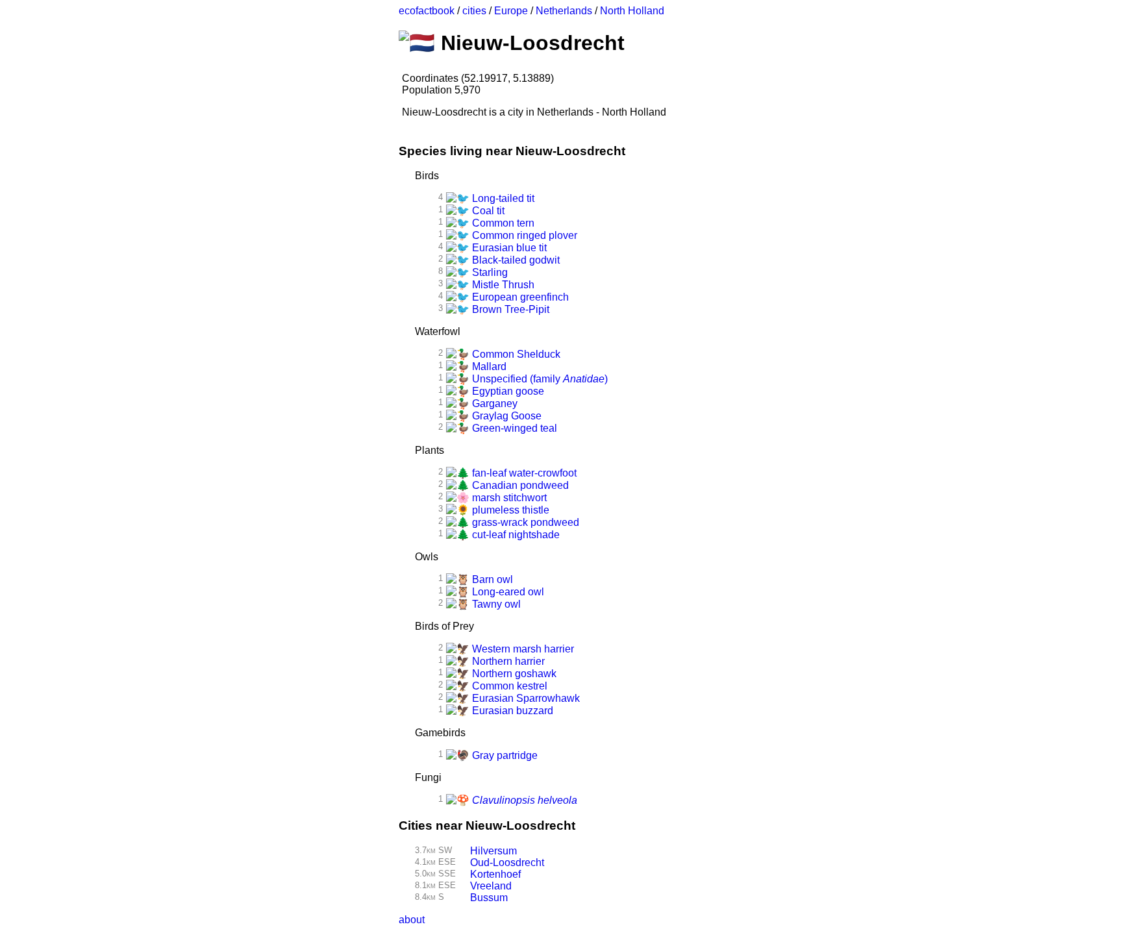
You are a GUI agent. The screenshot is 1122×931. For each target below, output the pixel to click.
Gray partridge (503, 755)
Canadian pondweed (519, 485)
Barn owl (491, 579)
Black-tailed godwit (514, 260)
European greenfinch (519, 297)
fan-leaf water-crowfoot (523, 472)
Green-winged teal (513, 428)
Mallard (487, 366)
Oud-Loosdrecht (507, 862)
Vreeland (491, 885)
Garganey (493, 403)
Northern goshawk (512, 673)
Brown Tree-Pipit (509, 309)
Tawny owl (495, 604)
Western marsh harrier (521, 648)
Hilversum (493, 850)
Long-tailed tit (501, 198)
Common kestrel (508, 685)
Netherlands (564, 10)
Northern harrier (507, 661)
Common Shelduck (514, 354)
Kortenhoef (495, 874)
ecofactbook (427, 10)
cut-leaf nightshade (514, 534)
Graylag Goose (505, 415)
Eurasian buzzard (511, 710)
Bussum (489, 897)
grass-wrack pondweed (524, 522)
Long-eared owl (506, 591)
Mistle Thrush (501, 284)
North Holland (632, 10)
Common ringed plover (523, 235)
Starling (488, 272)
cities (474, 10)
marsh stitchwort (508, 497)
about (412, 919)
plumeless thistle (509, 509)
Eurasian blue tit (508, 247)
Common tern (501, 223)
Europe (511, 10)
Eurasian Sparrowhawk (524, 698)
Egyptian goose (506, 391)
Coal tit (487, 210)
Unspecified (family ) (538, 378)
